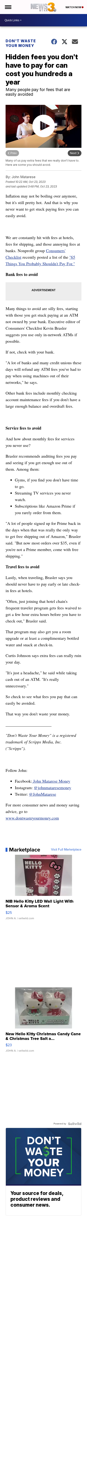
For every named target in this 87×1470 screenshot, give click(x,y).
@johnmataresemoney (52, 787)
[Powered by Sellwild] (74, 1123)
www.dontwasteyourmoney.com (32, 818)
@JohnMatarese (42, 794)
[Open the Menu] (7, 7)
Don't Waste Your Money (21, 43)
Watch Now (73, 7)
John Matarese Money (51, 781)
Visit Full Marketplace (66, 849)
